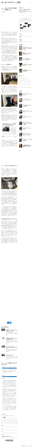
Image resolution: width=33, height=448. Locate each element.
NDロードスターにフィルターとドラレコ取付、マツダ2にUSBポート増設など (27, 123)
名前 (2, 425)
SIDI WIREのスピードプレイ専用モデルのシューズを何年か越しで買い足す (27, 48)
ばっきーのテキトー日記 (11, 2)
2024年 (7, 337)
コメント (2, 417)
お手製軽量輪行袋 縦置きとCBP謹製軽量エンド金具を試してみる (27, 146)
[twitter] (11, 323)
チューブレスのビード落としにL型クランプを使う (25, 84)
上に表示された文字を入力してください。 (7, 436)
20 (25, 26)
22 (28, 26)
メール (2, 428)
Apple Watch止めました (10, 355)
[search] (31, 15)
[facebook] (8, 323)
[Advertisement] (9, 22)
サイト (2, 431)
